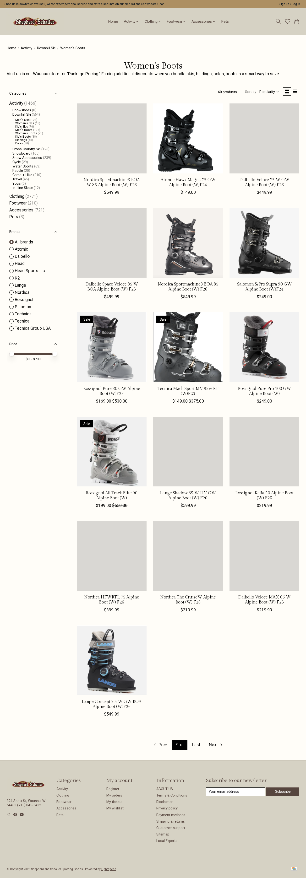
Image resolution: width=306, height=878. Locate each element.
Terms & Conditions (171, 795)
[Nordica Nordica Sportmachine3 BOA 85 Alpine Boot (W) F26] (188, 243)
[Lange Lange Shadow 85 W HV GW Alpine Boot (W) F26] (188, 451)
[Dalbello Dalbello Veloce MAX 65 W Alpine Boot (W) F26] (264, 556)
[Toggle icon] (278, 21)
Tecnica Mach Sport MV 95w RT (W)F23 (188, 391)
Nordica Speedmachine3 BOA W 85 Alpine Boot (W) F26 (111, 182)
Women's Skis (24, 123)
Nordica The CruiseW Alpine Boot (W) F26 (188, 600)
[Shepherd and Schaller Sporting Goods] (35, 21)
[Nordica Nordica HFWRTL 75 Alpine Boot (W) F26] (112, 556)
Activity (26, 48)
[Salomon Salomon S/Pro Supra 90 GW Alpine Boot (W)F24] (264, 243)
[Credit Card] (294, 869)
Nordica (22, 292)
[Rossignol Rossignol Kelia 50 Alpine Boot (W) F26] (264, 451)
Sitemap (162, 834)
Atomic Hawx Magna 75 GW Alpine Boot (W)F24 (188, 182)
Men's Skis (22, 120)
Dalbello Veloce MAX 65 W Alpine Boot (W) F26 (264, 600)
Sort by (250, 92)
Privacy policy (167, 808)
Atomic (21, 249)
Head (20, 263)
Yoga (16, 183)
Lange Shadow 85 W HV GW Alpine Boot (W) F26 (188, 495)
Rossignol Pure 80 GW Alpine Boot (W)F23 (111, 391)
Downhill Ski (46, 48)
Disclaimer (164, 802)
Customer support (170, 828)
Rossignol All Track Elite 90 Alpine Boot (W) (111, 495)
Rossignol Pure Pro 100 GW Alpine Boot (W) (264, 391)
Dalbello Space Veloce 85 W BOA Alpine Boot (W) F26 (111, 287)
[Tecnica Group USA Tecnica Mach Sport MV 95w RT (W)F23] (188, 347)
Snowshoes (21, 110)
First (179, 744)
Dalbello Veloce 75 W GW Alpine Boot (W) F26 (264, 182)
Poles (19, 143)
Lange (20, 285)
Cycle (16, 162)
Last (196, 744)
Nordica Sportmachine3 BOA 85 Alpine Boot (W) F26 (188, 287)
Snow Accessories (27, 158)
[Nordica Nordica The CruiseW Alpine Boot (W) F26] (188, 556)
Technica (23, 314)
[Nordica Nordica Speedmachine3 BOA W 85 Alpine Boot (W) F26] (112, 138)
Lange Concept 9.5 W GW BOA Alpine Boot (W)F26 (112, 704)
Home (113, 21)
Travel (17, 179)
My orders (114, 795)
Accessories (21, 210)
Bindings (21, 140)
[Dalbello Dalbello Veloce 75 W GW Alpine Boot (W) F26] (264, 138)
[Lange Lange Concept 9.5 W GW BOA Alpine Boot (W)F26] (112, 660)
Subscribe (283, 791)
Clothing (16, 196)
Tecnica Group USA (33, 328)
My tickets (114, 802)
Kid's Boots (23, 136)
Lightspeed (108, 869)
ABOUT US (164, 789)
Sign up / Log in (289, 4)
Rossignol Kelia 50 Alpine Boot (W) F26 (264, 495)
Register (112, 789)
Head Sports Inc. (30, 270)
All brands (24, 242)
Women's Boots (26, 133)
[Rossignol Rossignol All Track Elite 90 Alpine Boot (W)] (112, 451)
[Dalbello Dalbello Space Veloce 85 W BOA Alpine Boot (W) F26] (112, 243)
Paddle (17, 170)
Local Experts (166, 841)
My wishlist (115, 808)
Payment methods (170, 815)
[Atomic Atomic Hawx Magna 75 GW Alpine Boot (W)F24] (188, 138)
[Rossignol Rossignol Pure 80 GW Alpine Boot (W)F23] (112, 347)
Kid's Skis (21, 126)
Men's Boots (24, 130)
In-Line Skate (22, 188)
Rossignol (24, 299)
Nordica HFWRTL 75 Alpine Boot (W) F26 (111, 600)
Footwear (18, 203)
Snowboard (21, 153)
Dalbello (22, 256)
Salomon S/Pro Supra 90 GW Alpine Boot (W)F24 (264, 287)
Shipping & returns (170, 821)
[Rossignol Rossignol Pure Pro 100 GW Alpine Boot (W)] (264, 347)
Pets (225, 21)
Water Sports (22, 166)
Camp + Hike (22, 175)
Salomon (23, 306)
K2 (17, 278)
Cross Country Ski (26, 149)
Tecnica (22, 321)
